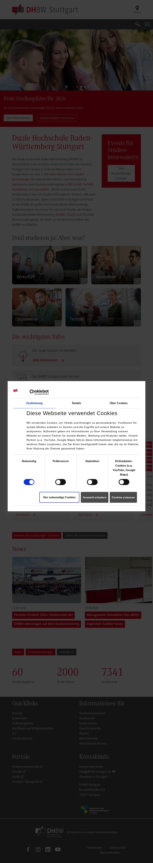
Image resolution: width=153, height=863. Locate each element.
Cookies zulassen (123, 497)
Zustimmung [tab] (34, 402)
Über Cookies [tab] (119, 402)
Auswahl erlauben (94, 497)
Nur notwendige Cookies (59, 497)
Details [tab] (76, 402)
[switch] (60, 482)
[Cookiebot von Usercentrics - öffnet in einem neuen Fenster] (32, 392)
